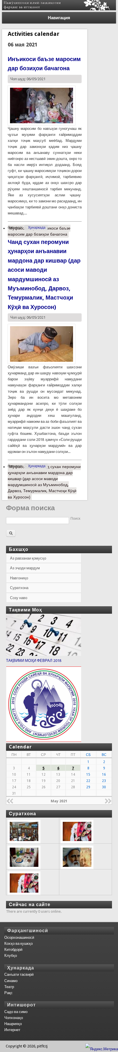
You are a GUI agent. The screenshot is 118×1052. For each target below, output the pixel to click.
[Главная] (59, 9)
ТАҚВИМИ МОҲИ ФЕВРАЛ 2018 (33, 660)
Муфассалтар (39, 231)
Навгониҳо (19, 578)
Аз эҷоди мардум (25, 568)
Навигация (59, 17)
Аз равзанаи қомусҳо (28, 558)
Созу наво (18, 598)
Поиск (75, 519)
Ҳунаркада (37, 228)
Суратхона (19, 588)
